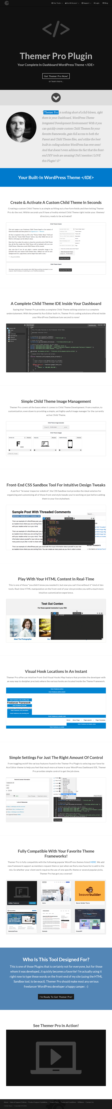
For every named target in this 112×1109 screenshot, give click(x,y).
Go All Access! (71, 3)
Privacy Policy (54, 1102)
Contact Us (90, 1102)
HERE (93, 862)
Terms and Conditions (68, 1102)
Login (97, 3)
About (6, 1102)
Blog (106, 3)
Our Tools (57, 3)
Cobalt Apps (8, 1106)
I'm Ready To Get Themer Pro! (56, 997)
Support (86, 3)
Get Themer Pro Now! (56, 76)
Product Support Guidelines (37, 1102)
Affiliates (81, 1102)
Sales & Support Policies (18, 1102)
